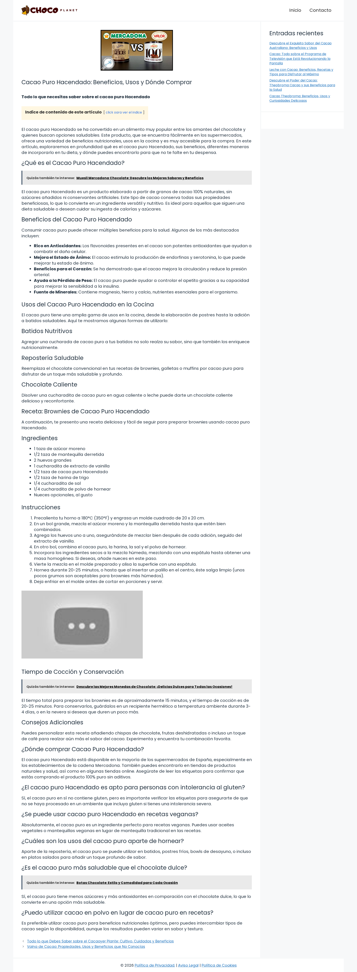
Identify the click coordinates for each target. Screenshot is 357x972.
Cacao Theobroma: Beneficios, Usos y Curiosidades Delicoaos (299, 98)
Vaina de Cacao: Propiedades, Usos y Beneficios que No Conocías (86, 946)
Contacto (320, 10)
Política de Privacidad (154, 965)
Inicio (295, 10)
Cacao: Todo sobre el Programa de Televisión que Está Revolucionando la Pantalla (299, 59)
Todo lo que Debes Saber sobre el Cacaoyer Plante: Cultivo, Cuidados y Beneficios (100, 941)
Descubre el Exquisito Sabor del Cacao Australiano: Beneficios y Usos (300, 45)
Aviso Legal (188, 965)
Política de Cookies (219, 965)
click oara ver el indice (124, 112)
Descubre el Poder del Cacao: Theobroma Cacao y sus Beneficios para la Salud (302, 85)
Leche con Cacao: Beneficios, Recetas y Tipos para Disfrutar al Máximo (301, 72)
